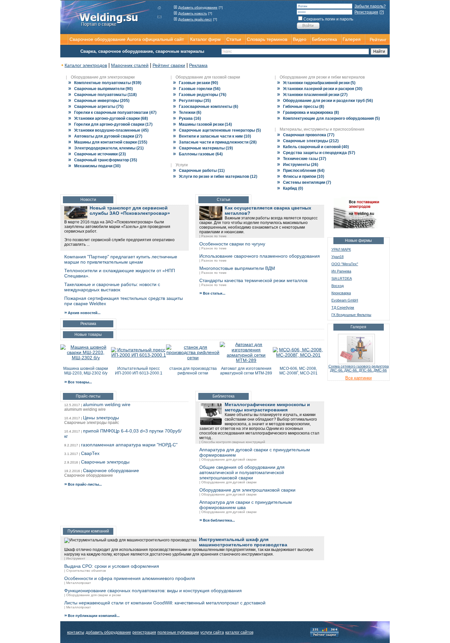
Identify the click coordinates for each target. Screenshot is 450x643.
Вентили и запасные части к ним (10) (212, 136)
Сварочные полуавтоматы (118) (102, 94)
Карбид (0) (290, 188)
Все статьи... (212, 293)
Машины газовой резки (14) (202, 124)
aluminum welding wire (106, 404)
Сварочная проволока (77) (305, 135)
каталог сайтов (239, 632)
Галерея (352, 39)
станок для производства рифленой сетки (193, 370)
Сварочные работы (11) (199, 170)
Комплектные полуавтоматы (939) (104, 82)
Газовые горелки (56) (196, 88)
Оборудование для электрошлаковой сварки (247, 490)
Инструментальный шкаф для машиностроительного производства (243, 542)
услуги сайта (212, 632)
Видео (299, 39)
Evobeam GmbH (344, 300)
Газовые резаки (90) (195, 82)
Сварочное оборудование (111, 470)
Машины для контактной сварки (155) (107, 142)
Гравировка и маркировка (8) (308, 112)
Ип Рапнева (341, 271)
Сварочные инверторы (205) (98, 100)
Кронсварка (341, 293)
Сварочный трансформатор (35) (102, 160)
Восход (337, 286)
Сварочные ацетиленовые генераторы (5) (217, 130)
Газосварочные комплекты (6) (205, 106)
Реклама (198, 65)
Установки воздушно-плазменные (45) (108, 130)
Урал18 (337, 257)
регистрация (144, 632)
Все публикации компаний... (92, 616)
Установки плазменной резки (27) (312, 94)
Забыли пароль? (370, 6)
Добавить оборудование (197, 7)
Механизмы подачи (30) (94, 166)
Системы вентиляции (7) (304, 182)
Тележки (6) (187, 112)
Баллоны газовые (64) (198, 154)
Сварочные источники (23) (97, 154)
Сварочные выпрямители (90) (100, 88)
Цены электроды (101, 417)
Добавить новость (192, 13)
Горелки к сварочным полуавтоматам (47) (112, 112)
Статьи (233, 39)
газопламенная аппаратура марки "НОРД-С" (129, 444)
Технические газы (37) (301, 158)
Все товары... (78, 382)
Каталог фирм (205, 39)
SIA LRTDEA (341, 278)
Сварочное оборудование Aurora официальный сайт (127, 39)
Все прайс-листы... (83, 484)
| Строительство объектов (85, 570)
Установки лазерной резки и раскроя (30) (319, 88)
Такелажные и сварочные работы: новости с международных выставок (112, 287)
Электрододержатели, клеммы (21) (106, 148)
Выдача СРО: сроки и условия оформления (111, 566)
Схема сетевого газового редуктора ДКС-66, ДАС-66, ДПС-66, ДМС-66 (358, 368)
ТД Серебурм (342, 307)
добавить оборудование (108, 632)
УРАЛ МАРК (341, 249)
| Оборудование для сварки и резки (92, 595)
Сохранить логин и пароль (328, 19)
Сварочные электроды (105, 462)
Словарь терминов (267, 39)
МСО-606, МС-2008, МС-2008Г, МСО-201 (298, 370)
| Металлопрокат (77, 583)
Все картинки (358, 377)
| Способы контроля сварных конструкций (232, 442)
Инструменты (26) (297, 164)
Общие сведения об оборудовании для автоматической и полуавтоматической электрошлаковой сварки (242, 472)
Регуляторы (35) (192, 100)
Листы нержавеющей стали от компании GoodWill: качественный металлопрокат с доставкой (165, 602)
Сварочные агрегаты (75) (96, 106)
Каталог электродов (86, 65)
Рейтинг (378, 39)
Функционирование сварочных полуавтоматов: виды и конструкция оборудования (153, 590)
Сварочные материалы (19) (203, 148)
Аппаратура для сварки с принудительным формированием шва (245, 504)
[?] (221, 7)
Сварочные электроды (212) (308, 141)
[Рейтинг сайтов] (324, 631)
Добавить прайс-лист (195, 19)
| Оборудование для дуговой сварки (228, 459)
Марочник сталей (130, 65)
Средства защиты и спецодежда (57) (316, 152)
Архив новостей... (82, 313)
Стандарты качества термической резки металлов (253, 280)
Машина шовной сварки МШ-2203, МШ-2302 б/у (85, 370)
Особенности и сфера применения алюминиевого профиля (129, 578)
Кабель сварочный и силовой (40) (313, 147)
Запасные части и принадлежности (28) (215, 142)
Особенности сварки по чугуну (232, 243)
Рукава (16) (187, 118)
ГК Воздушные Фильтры (351, 315)
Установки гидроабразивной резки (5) (316, 82)
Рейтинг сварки (169, 65)
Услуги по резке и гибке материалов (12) (215, 176)
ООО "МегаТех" (344, 264)
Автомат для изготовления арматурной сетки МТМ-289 (246, 370)
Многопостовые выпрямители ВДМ (237, 268)
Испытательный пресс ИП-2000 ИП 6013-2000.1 (138, 370)
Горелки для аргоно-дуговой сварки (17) (110, 124)
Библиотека (324, 39)
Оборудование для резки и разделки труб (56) (325, 100)
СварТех (90, 453)
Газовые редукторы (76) (199, 94)
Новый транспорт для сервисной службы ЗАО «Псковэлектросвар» (130, 210)
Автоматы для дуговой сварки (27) (105, 136)
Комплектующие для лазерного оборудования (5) (328, 118)
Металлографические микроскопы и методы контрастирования (267, 407)
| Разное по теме (213, 236)
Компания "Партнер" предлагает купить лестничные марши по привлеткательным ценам (120, 259)
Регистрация (366, 12)
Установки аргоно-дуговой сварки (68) (108, 118)
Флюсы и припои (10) (300, 176)
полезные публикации (178, 632)
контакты (75, 632)
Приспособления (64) (300, 170)
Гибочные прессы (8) (300, 106)
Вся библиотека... (217, 520)
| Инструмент (74, 558)
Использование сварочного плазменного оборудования (259, 256)
